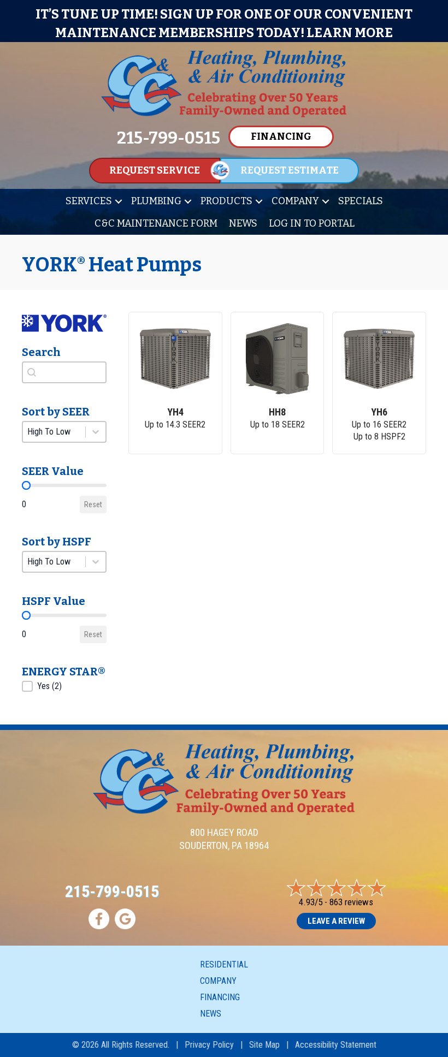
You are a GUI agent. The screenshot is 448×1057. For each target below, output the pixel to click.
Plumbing (156, 201)
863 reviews (351, 901)
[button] (118, 201)
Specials (360, 201)
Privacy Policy (209, 1045)
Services (89, 201)
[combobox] (64, 372)
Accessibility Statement (335, 1045)
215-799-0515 (112, 891)
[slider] (26, 485)
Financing (220, 997)
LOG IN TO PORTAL (312, 223)
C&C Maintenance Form (156, 223)
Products (226, 201)
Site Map (264, 1045)
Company (295, 201)
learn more (349, 32)
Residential (224, 964)
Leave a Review (336, 921)
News (243, 223)
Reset (93, 504)
